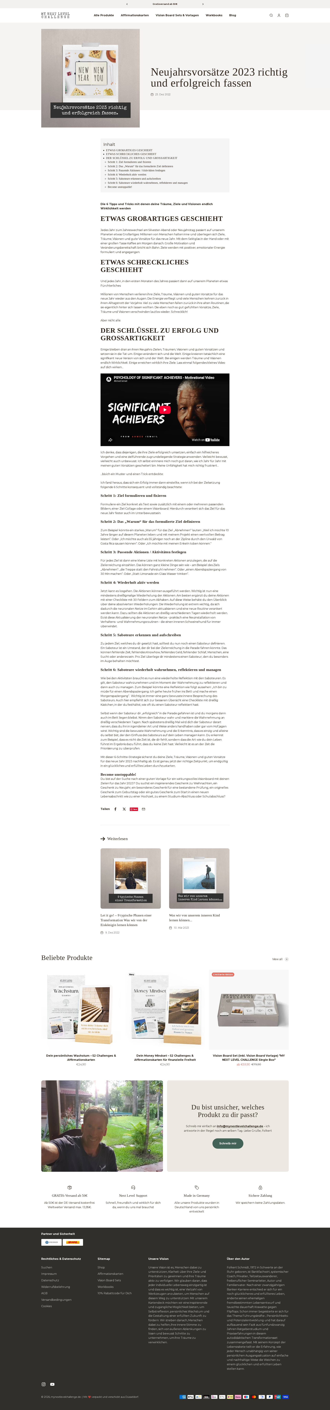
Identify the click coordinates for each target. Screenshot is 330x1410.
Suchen (46, 1267)
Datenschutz (50, 1280)
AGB (44, 1293)
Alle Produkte (104, 15)
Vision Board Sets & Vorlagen (177, 15)
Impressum (49, 1273)
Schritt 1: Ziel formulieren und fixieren (129, 162)
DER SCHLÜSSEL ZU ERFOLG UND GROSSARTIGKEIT (142, 158)
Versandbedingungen (56, 1299)
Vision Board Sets (109, 1280)
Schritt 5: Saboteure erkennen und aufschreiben (134, 178)
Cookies (46, 1306)
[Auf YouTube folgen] (52, 1384)
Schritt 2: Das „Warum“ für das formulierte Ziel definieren (140, 166)
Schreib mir (227, 1143)
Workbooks (214, 15)
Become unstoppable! (120, 186)
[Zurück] (127, 4)
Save (135, 809)
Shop (101, 1267)
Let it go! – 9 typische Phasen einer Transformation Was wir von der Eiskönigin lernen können (126, 920)
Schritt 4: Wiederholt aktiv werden (127, 174)
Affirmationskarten (135, 15)
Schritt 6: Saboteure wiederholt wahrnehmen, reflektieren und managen (148, 182)
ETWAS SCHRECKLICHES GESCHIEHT (131, 154)
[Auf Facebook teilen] (115, 809)
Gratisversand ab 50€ (165, 4)
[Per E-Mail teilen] (143, 809)
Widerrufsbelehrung (55, 1287)
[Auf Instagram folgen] (43, 1384)
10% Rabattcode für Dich (114, 1293)
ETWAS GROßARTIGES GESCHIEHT (129, 150)
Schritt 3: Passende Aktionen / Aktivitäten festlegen (136, 170)
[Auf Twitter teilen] (124, 809)
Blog (232, 15)
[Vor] (203, 4)
